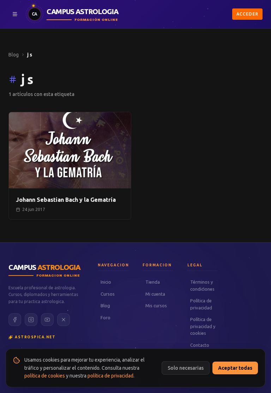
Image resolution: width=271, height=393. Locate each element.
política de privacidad (110, 376)
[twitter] (63, 319)
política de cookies (44, 376)
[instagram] (31, 319)
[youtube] (47, 319)
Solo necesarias (186, 368)
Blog (13, 55)
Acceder (247, 14)
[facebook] (14, 319)
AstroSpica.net (35, 337)
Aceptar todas (235, 368)
